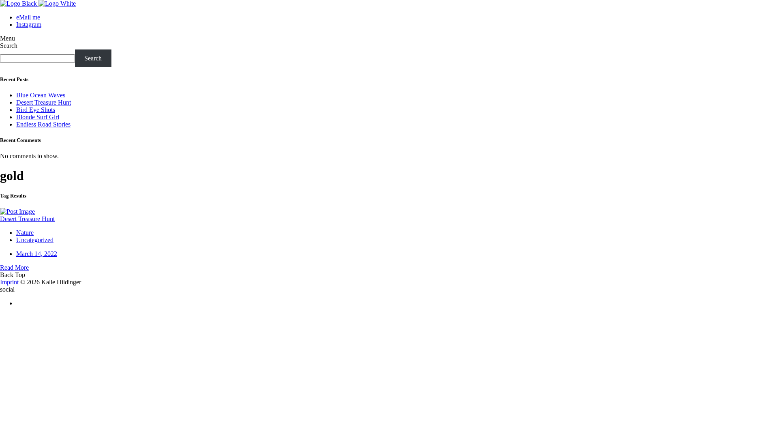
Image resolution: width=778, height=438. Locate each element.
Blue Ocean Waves (40, 95)
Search (8, 45)
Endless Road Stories (43, 124)
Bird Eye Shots (35, 109)
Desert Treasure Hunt (43, 102)
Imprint (9, 282)
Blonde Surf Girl (37, 117)
